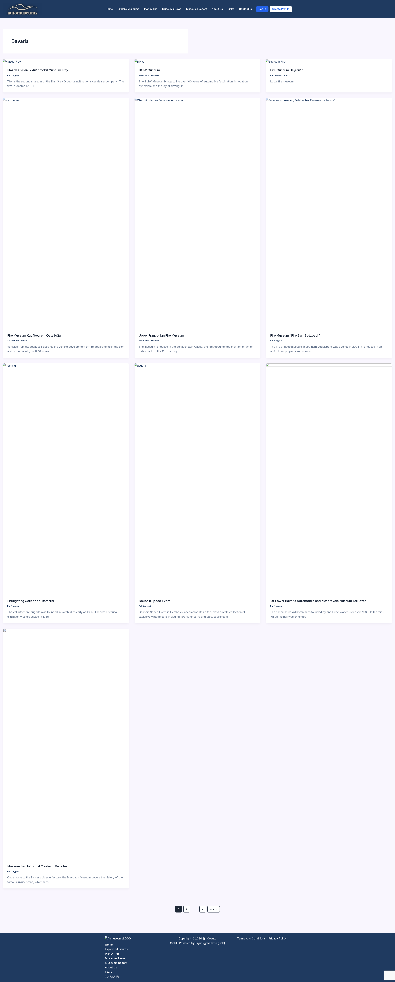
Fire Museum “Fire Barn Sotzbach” (295, 335)
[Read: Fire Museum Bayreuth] (275, 61)
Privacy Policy (277, 938)
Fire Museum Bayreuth (286, 70)
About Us (217, 8)
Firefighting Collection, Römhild (30, 601)
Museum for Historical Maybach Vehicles (37, 866)
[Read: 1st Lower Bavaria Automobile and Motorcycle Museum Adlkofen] (329, 478)
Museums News (171, 8)
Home (109, 8)
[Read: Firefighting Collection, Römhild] (66, 478)
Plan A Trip (150, 8)
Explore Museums (128, 8)
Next (214, 909)
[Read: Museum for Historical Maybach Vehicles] (66, 744)
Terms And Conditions (251, 938)
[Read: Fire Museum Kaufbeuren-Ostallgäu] (66, 213)
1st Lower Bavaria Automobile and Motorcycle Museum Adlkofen (318, 601)
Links (231, 8)
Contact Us (246, 8)
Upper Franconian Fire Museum (161, 335)
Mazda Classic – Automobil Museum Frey (37, 70)
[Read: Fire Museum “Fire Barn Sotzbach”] (329, 213)
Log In (262, 8)
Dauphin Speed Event (154, 601)
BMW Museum (149, 70)
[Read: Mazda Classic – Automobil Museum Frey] (12, 61)
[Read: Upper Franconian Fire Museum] (197, 213)
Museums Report (196, 8)
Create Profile (280, 8)
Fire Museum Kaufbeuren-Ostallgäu (34, 335)
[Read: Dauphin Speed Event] (197, 478)
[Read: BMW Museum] (139, 61)
